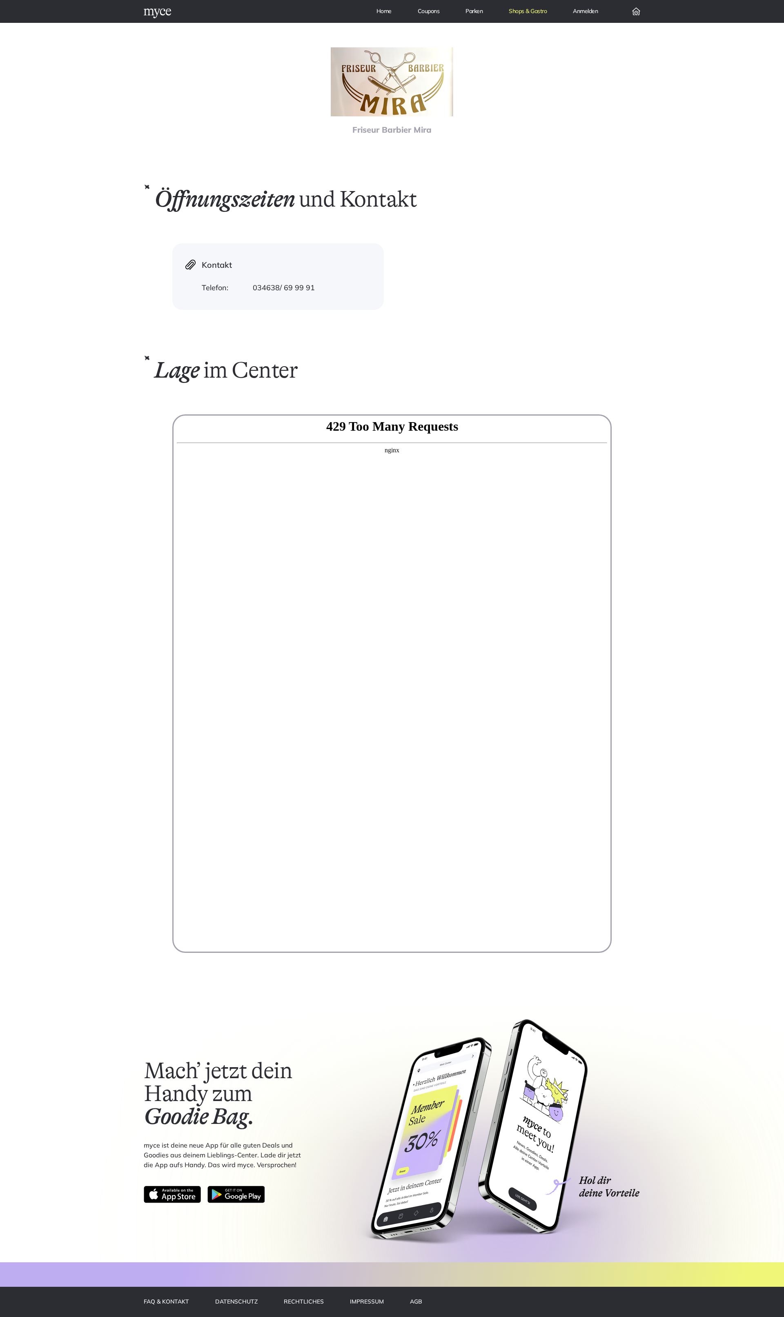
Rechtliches (304, 1301)
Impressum (367, 1301)
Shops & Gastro (528, 11)
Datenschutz (236, 1301)
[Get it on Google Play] (236, 1194)
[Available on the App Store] (172, 1194)
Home (384, 11)
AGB (416, 1301)
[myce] (157, 13)
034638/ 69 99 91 (284, 287)
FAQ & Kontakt (166, 1301)
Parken (474, 11)
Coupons (429, 11)
